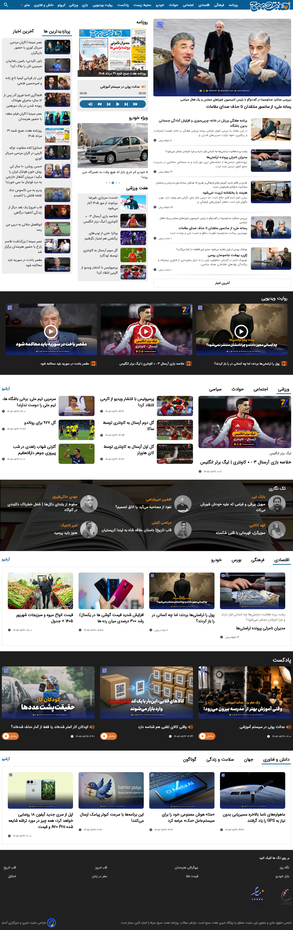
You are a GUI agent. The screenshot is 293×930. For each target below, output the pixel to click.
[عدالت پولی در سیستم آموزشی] (244, 692)
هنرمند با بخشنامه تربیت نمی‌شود (225, 192)
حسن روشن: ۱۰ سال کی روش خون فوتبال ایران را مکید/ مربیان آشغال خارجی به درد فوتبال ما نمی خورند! (24, 174)
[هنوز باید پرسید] (89, 530)
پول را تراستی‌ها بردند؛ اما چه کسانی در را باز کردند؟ (246, 363)
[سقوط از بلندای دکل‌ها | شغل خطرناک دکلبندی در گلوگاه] (89, 504)
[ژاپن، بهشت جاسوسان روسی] (222, 57)
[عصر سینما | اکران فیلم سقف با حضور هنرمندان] (57, 118)
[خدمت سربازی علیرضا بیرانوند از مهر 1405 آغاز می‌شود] (133, 202)
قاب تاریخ (10, 867)
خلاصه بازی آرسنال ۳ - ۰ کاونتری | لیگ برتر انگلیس (100, 219)
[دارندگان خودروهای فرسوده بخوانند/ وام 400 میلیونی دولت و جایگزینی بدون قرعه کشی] (113, 145)
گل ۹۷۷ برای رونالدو (40, 423)
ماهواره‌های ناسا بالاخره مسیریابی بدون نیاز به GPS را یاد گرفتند (254, 817)
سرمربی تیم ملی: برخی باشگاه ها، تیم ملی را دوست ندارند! (29, 402)
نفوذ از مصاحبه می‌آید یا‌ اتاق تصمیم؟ (143, 507)
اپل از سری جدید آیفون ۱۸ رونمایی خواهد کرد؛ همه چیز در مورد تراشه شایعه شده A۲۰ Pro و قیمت (40, 820)
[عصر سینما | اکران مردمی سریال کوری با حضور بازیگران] (57, 47)
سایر (26, 5)
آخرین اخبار (222, 283)
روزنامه (233, 5)
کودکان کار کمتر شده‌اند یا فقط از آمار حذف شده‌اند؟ (49, 727)
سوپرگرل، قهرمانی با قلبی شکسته (240, 533)
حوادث (174, 5)
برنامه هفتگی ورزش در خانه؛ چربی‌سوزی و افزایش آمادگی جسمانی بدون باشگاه (203, 123)
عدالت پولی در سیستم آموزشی (120, 86)
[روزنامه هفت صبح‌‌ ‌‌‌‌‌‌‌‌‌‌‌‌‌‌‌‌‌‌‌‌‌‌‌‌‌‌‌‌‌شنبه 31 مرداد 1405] (113, 52)
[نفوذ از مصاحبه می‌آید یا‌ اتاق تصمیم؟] (183, 504)
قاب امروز (101, 867)
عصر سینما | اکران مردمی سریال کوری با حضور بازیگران (26, 48)
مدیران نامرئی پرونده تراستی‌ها (226, 157)
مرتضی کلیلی (161, 522)
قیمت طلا (192, 876)
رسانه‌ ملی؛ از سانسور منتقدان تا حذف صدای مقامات (213, 228)
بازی (85, 5)
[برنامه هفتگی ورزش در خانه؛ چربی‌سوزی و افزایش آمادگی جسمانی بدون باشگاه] (271, 129)
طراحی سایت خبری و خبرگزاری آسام (24, 922)
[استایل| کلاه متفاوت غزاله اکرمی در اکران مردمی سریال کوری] (57, 152)
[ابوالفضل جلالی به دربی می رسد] (57, 229)
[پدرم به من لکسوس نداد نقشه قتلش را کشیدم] (57, 195)
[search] (6, 5)
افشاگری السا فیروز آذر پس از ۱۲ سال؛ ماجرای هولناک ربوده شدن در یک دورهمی (23, 100)
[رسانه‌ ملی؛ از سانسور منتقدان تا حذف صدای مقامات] (271, 227)
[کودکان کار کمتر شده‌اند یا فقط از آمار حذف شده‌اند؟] (48, 692)
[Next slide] (159, 57)
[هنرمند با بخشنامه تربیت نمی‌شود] (271, 192)
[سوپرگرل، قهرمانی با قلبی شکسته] (277, 530)
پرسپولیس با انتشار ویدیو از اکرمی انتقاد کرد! (99, 270)
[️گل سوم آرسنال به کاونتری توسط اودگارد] (133, 255)
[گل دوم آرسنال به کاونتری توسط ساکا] (175, 430)
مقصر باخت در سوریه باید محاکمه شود (65, 363)
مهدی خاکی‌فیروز (65, 497)
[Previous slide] (285, 57)
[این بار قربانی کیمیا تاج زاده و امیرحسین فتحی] (57, 83)
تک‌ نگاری (277, 488)
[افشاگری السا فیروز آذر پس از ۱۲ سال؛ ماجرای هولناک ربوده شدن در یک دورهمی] (57, 100)
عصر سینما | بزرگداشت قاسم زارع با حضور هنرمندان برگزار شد (23, 247)
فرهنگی (219, 5)
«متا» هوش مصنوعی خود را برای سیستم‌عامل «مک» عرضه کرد (188, 817)
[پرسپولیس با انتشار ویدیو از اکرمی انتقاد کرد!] (133, 272)
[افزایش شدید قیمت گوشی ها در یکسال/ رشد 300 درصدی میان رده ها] (111, 591)
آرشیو (6, 389)
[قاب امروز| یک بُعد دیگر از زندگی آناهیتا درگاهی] (57, 212)
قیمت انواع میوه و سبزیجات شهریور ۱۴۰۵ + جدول (44, 618)
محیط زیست (142, 5)
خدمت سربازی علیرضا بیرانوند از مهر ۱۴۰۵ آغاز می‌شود (102, 203)
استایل (12, 876)
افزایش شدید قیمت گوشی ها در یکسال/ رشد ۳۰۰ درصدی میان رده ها (111, 618)
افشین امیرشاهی (158, 499)
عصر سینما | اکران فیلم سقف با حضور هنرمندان (23, 116)
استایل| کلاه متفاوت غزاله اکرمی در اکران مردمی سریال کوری (23, 153)
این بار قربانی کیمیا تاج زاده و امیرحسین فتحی (23, 81)
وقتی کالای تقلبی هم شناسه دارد (162, 727)
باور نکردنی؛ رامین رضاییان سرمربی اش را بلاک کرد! (24, 63)
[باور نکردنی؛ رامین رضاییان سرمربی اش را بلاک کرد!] (57, 65)
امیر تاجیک (69, 525)
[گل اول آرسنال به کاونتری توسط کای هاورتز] (175, 454)
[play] (202, 736)
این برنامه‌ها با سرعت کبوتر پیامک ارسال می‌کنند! (112, 817)
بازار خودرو (282, 876)
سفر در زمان (99, 876)
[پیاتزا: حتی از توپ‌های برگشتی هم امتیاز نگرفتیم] (133, 238)
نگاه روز (284, 867)
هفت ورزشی (137, 188)
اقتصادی (204, 5)
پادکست (123, 5)
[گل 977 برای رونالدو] (77, 430)
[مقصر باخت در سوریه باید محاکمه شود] (57, 264)
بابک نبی (258, 497)
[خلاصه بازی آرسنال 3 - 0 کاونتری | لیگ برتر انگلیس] (133, 221)
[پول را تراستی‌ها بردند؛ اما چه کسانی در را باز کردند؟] (242, 329)
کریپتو (61, 5)
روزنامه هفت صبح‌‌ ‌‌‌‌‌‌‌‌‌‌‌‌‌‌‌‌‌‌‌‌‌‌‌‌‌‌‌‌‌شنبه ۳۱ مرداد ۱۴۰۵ (122, 73)
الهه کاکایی (257, 525)
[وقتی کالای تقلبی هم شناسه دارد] (146, 692)
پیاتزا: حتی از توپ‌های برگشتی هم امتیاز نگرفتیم (101, 236)
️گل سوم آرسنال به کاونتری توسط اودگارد (100, 253)
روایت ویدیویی (103, 5)
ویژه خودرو (138, 117)
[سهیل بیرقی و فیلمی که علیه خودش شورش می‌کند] (277, 504)
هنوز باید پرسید (65, 533)
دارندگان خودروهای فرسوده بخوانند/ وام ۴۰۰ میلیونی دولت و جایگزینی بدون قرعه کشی (114, 175)
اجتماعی (189, 5)
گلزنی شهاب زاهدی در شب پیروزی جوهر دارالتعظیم (34, 450)
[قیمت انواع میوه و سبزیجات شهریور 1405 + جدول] (40, 591)
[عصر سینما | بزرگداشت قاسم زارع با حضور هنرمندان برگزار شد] (57, 246)
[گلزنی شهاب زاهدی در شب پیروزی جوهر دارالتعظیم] (77, 454)
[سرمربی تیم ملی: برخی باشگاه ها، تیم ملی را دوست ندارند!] (77, 406)
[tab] (119, 183)
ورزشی (73, 5)
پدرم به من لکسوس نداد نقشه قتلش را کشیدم (25, 193)
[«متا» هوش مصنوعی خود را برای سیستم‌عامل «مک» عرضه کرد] (181, 790)
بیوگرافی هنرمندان (186, 867)
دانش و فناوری (44, 5)
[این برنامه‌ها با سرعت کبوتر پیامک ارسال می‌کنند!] (111, 790)
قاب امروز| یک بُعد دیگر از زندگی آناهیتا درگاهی (25, 210)
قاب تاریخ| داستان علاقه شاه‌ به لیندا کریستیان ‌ (136, 530)
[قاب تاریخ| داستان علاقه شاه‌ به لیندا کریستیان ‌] (183, 530)
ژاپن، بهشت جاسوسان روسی (268, 106)
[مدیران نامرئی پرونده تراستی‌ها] (271, 160)
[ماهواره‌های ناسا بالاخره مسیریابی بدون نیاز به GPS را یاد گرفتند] (252, 790)
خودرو (160, 5)
